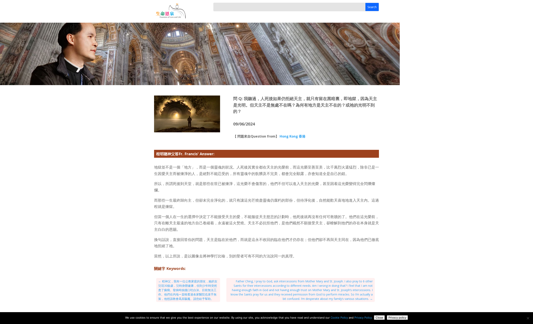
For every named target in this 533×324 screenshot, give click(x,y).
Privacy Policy (363, 317)
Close (379, 317)
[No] (528, 318)
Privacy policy (397, 317)
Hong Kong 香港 (292, 136)
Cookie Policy (339, 317)
